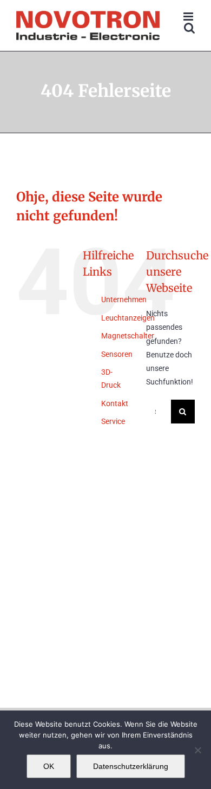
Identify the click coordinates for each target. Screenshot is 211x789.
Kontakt (114, 403)
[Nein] (197, 750)
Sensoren (117, 354)
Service (113, 421)
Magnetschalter (127, 335)
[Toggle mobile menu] (189, 16)
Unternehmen (124, 299)
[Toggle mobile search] (189, 28)
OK (48, 766)
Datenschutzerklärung (130, 766)
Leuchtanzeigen (128, 318)
